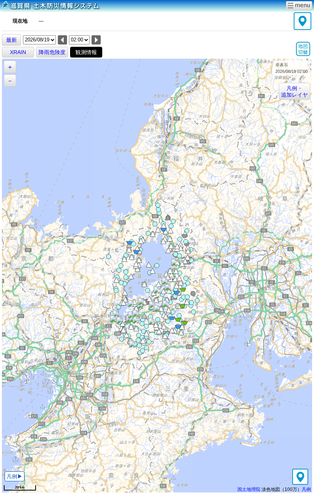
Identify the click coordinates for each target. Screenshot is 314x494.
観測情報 (86, 52)
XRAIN (18, 52)
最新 (11, 40)
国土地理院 (248, 489)
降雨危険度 (52, 52)
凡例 (306, 489)
